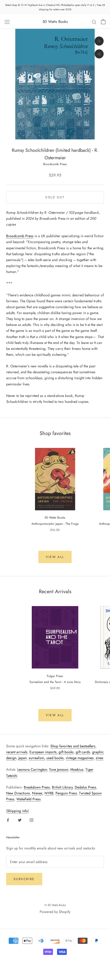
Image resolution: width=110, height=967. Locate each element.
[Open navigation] (7, 22)
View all (55, 557)
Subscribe (24, 879)
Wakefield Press (28, 799)
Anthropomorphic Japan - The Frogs (55, 523)
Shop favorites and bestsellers (72, 746)
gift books (66, 752)
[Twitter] (19, 820)
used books (55, 757)
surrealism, (37, 757)
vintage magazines (80, 757)
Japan (22, 757)
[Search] (94, 22)
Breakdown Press (37, 787)
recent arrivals (16, 752)
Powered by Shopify (55, 911)
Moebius (76, 769)
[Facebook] (8, 820)
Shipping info (17, 810)
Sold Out (54, 197)
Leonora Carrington (32, 769)
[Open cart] (103, 21)
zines (99, 757)
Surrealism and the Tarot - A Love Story (55, 682)
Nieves (37, 793)
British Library (62, 787)
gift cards (83, 752)
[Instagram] (31, 820)
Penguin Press (66, 793)
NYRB (49, 793)
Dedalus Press (85, 787)
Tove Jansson (58, 769)
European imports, (43, 752)
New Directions (18, 793)
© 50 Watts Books (55, 905)
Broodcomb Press (55, 164)
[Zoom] (99, 41)
